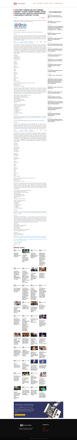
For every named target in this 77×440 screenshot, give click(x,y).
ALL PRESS (46, 3)
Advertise (44, 427)
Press (44, 426)
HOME (35, 3)
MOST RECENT (39, 3)
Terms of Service (45, 430)
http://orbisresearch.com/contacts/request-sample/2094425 (24, 42)
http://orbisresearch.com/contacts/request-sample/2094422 (24, 131)
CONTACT (51, 3)
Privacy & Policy (45, 431)
